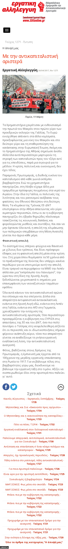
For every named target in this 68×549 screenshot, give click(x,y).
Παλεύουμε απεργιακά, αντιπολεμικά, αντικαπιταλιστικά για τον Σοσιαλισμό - (34, 439)
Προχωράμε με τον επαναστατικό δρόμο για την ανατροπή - (34, 522)
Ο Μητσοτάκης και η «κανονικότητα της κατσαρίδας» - (34, 417)
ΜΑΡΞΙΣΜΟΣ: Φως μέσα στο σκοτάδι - (34, 484)
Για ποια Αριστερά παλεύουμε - (34, 468)
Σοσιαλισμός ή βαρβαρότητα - (34, 479)
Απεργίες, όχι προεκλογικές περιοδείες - (34, 455)
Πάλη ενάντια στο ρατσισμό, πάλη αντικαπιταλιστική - (34, 462)
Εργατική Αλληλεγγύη (19, 70)
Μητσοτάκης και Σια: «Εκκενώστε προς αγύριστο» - (34, 409)
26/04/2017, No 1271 (48, 70)
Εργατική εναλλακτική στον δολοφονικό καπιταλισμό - (34, 431)
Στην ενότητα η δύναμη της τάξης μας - (34, 537)
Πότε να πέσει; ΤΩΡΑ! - (34, 424)
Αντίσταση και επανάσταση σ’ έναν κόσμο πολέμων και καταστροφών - (34, 448)
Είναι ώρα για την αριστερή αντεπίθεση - (34, 474)
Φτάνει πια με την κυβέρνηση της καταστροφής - (34, 496)
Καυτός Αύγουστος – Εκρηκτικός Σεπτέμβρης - (34, 400)
